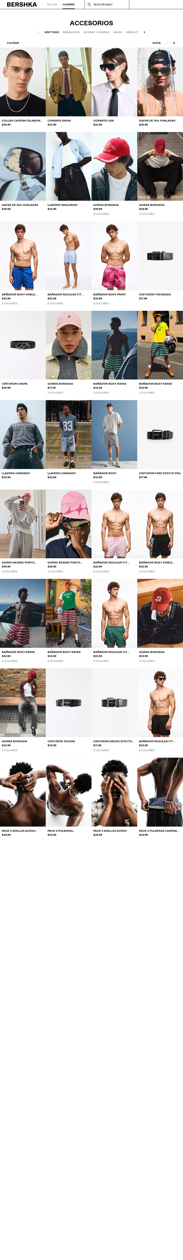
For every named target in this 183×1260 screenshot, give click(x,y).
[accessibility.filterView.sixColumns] (174, 43)
